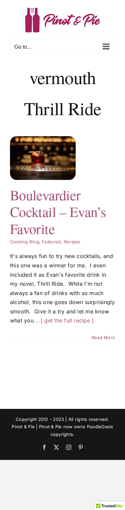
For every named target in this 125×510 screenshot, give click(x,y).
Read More (103, 337)
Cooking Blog (24, 241)
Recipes (72, 241)
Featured (51, 241)
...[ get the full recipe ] (64, 320)
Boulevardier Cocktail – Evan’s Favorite (58, 212)
